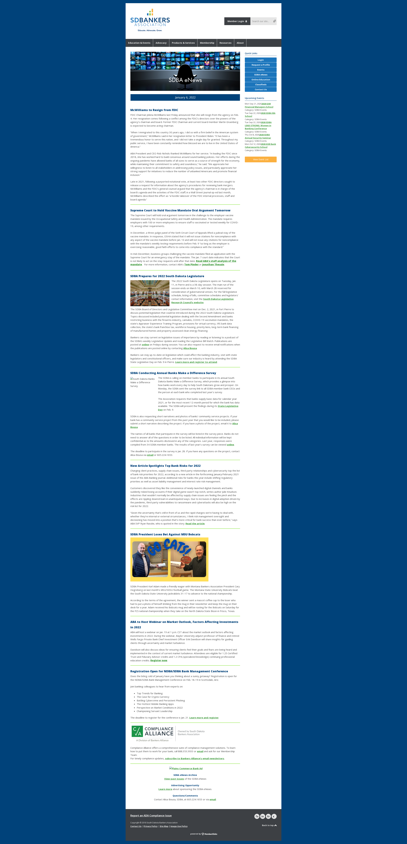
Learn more (165, 789)
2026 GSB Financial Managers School (259, 105)
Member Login (236, 21)
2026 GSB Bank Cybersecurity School (260, 146)
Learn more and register (204, 717)
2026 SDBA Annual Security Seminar (258, 136)
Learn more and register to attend (196, 362)
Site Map (164, 826)
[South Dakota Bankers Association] (150, 31)
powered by (195, 834)
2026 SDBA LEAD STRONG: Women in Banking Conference (258, 125)
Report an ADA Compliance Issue (151, 815)
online (145, 344)
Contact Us (135, 826)
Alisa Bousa (190, 348)
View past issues (174, 778)
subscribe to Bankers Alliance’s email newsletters (194, 758)
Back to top (268, 825)
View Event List (261, 159)
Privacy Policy (151, 826)
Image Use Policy (179, 826)
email (150, 454)
